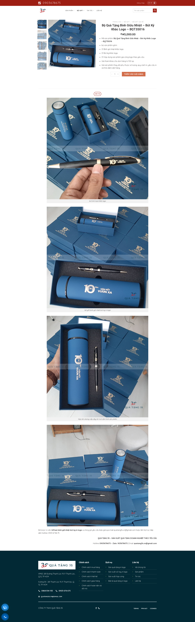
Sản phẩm (69, 10)
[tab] (97, 94)
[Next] (92, 43)
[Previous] (52, 43)
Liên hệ (99, 10)
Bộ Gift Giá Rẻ (138, 22)
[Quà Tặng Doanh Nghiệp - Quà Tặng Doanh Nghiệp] (49, 10)
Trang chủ (116, 22)
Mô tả (97, 94)
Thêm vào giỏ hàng (133, 74)
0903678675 (52, 3)
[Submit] (155, 10)
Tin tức (90, 10)
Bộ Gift (80, 10)
